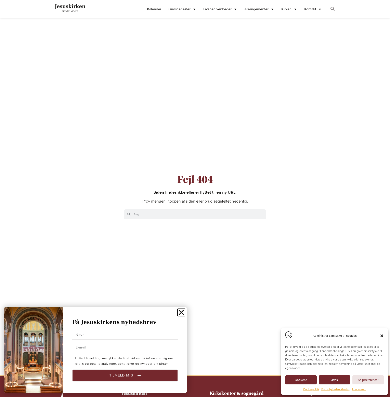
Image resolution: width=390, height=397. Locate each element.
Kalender (154, 9)
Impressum (359, 389)
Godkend (301, 380)
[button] (382, 336)
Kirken (286, 9)
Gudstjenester (179, 9)
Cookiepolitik (311, 389)
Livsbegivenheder (217, 9)
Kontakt (310, 9)
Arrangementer (256, 9)
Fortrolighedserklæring (335, 389)
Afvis (334, 380)
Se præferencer (368, 380)
